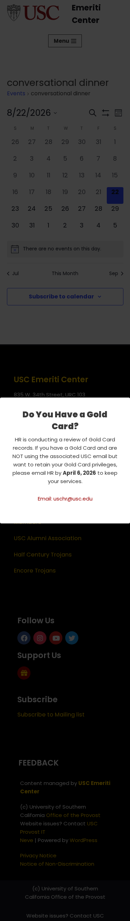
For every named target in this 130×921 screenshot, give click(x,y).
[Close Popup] (125, 403)
